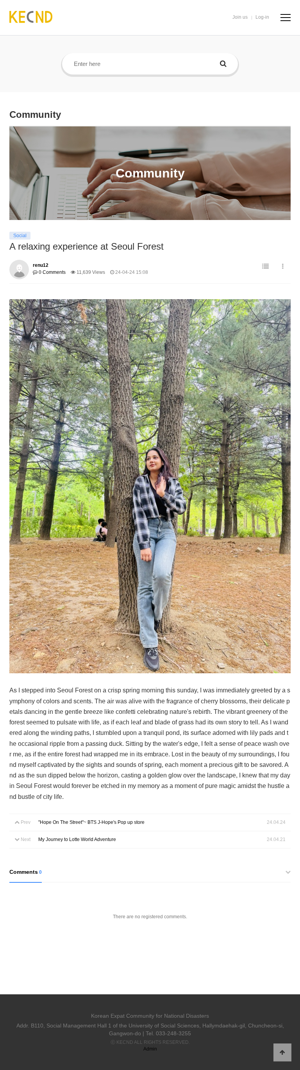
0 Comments (52, 272)
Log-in (262, 17)
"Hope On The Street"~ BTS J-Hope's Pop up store (91, 822)
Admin (150, 1049)
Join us (240, 17)
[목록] (265, 266)
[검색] (223, 64)
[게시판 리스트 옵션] (283, 266)
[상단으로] (282, 1052)
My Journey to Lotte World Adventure (77, 839)
